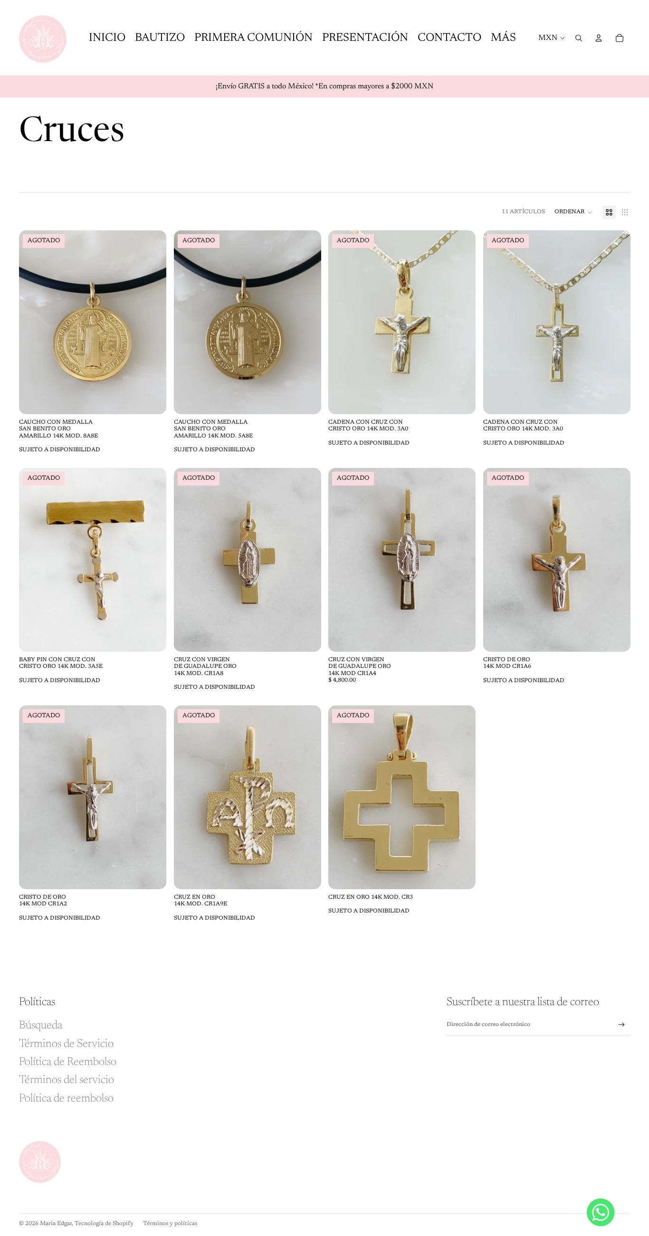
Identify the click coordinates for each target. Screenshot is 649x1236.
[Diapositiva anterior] (33, 322)
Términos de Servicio (66, 1044)
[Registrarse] (621, 1025)
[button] (573, 212)
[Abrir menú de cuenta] (598, 38)
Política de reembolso (66, 1098)
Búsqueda (40, 1025)
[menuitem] (503, 38)
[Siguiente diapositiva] (152, 322)
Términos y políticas (170, 1223)
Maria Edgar (56, 1223)
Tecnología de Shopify (104, 1223)
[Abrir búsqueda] (578, 38)
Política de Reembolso (67, 1062)
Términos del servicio (66, 1080)
